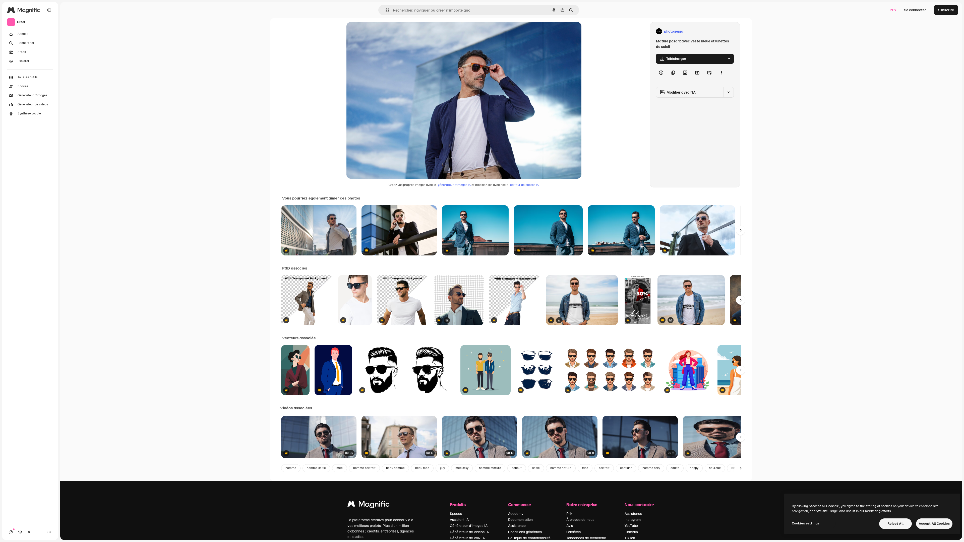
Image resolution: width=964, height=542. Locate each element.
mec (339, 468)
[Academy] (20, 532)
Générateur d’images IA (469, 525)
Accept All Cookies (934, 523)
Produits (458, 504)
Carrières (573, 532)
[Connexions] (11, 532)
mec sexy (461, 468)
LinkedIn (631, 532)
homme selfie (316, 468)
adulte (675, 468)
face (585, 468)
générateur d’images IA (454, 185)
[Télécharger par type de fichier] (729, 59)
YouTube (631, 525)
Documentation (520, 519)
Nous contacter (639, 504)
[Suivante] (740, 230)
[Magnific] (368, 505)
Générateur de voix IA (467, 538)
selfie (536, 468)
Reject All (895, 523)
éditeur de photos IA (524, 185)
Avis (569, 525)
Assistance (517, 525)
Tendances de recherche (586, 538)
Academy (515, 513)
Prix (893, 10)
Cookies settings (805, 523)
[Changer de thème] (29, 532)
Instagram (633, 519)
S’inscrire (946, 10)
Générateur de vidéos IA (469, 532)
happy (694, 468)
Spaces (456, 513)
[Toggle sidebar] (49, 10)
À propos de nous (580, 519)
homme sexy (651, 468)
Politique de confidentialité (529, 538)
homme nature (560, 468)
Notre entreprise (581, 504)
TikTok (630, 538)
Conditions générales (525, 532)
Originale (380, 31)
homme (290, 468)
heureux (715, 468)
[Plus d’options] (721, 73)
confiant (626, 468)
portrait (604, 468)
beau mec (422, 468)
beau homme (395, 468)
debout (517, 468)
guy (442, 468)
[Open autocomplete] (385, 10)
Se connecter (915, 10)
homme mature (490, 468)
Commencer (519, 504)
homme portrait (364, 468)
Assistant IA (459, 519)
